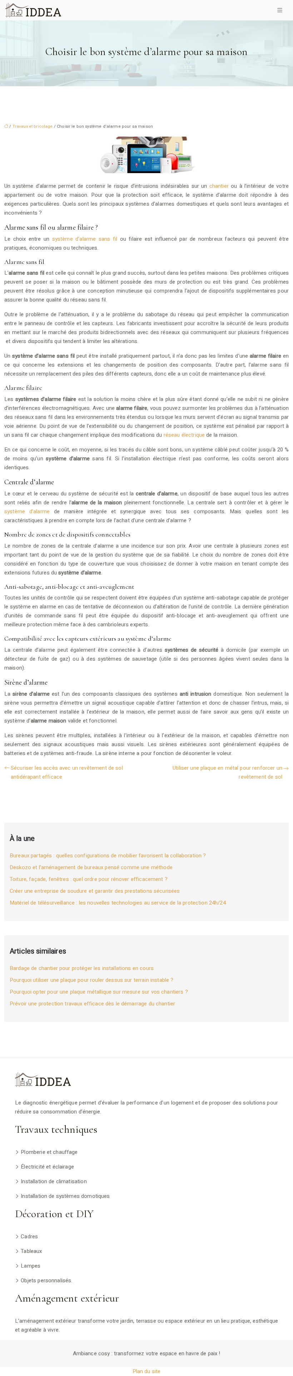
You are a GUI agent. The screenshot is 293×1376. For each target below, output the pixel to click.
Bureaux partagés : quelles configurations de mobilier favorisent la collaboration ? (108, 856)
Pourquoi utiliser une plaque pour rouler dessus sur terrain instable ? (92, 980)
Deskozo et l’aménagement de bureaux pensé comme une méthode (91, 867)
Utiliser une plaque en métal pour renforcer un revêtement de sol (227, 772)
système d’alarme (27, 511)
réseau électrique (184, 435)
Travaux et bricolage (33, 126)
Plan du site (147, 1371)
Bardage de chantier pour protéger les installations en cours (82, 968)
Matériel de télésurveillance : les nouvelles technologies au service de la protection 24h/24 (118, 903)
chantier (219, 186)
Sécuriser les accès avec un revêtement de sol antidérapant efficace (67, 772)
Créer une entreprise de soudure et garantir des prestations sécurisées (95, 891)
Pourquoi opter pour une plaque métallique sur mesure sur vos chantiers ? (99, 992)
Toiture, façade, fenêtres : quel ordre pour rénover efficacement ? (89, 879)
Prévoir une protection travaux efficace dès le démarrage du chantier (92, 1004)
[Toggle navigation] (280, 10)
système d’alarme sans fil (85, 239)
